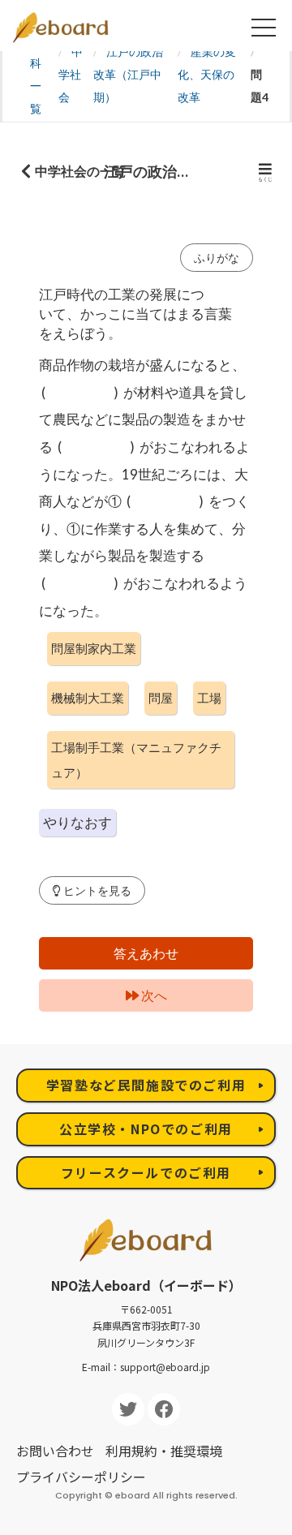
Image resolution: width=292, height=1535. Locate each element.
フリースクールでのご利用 (146, 1172)
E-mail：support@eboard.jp (146, 1367)
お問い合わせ (55, 1450)
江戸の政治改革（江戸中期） (128, 74)
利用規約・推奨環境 (163, 1450)
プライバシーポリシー (81, 1476)
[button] (92, 890)
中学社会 (70, 74)
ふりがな (216, 257)
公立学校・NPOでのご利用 (146, 1128)
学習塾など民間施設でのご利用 (146, 1084)
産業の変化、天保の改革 (207, 74)
